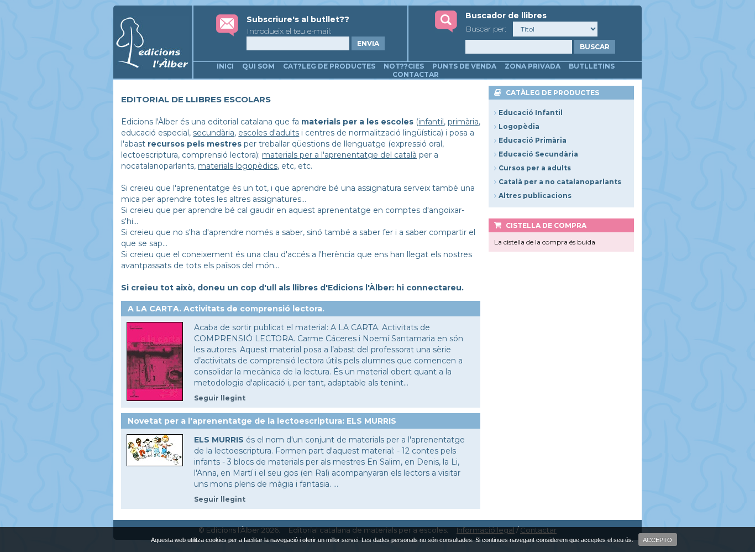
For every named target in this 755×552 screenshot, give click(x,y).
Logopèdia (519, 126)
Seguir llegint (219, 398)
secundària (213, 133)
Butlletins (592, 66)
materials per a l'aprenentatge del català (339, 155)
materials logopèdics (237, 166)
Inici (225, 66)
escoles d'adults (268, 133)
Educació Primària (533, 140)
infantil (431, 122)
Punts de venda (464, 66)
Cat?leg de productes (329, 66)
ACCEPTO (657, 540)
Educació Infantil (531, 112)
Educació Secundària (538, 154)
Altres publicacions (535, 195)
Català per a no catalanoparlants (560, 182)
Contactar (415, 74)
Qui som (258, 66)
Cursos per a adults (535, 168)
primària (463, 122)
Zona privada (532, 66)
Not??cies (404, 66)
